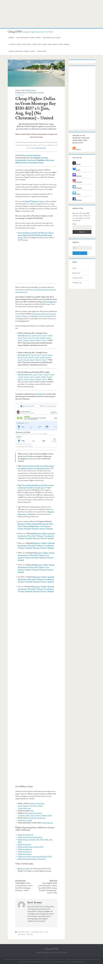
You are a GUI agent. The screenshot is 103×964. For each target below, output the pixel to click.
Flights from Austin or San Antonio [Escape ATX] (35, 857)
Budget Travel (23, 869)
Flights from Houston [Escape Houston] (31, 859)
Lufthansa (21, 815)
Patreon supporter (49, 302)
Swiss (28, 815)
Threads (78, 164)
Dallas (28, 524)
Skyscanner (50, 160)
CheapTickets (33, 163)
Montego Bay (37, 932)
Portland (27, 529)
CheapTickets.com (24, 808)
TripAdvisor (32, 818)
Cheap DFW (15, 31)
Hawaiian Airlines (35, 813)
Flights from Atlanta (25, 854)
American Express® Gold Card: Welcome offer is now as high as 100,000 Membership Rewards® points (36, 235)
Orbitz (17, 163)
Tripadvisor (41, 160)
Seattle (20, 529)
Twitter (17, 316)
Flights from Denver (25, 852)
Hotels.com (22, 375)
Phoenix (35, 529)
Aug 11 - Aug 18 (40, 338)
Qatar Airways (35, 815)
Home (11, 38)
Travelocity (31, 160)
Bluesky (78, 170)
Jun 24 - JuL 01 (28, 338)
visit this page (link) (40, 148)
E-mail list (48, 316)
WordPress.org (77, 283)
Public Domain (31, 90)
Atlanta (49, 529)
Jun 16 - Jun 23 (31, 336)
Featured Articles (51, 38)
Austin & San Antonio (40, 524)
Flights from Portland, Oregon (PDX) (30, 847)
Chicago (40, 536)
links (31, 456)
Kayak (41, 163)
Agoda (29, 820)
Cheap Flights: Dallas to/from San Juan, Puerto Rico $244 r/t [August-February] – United (24, 886)
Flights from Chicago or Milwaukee (30, 837)
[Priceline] (36, 425)
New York (32, 536)
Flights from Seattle (24, 844)
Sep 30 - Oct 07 (41, 340)
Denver (42, 529)
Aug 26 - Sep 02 (29, 340)
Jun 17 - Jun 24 (42, 336)
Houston (21, 524)
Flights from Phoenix (25, 849)
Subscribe (41, 51)
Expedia (37, 158)
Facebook (52, 314)
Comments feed (77, 278)
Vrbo (32, 811)
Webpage (34, 316)
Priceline (44, 158)
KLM (50, 815)
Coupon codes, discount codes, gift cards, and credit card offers (39, 44)
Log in (74, 268)
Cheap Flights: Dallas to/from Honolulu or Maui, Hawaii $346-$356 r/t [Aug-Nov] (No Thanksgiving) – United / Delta (47, 888)
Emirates (44, 815)
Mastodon (44, 314)
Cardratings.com (47, 823)
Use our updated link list (31, 155)
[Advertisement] (51, 14)
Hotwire (24, 163)
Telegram (24, 316)
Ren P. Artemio (39, 93)
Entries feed (76, 273)
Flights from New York (25, 835)
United (30, 934)
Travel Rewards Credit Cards (22, 51)
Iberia (26, 813)
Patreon (78, 149)
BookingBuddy (21, 160)
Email (74, 224)
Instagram (36, 314)
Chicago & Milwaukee (31, 526)
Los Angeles (45, 526)
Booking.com (22, 820)
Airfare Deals (24, 932)
